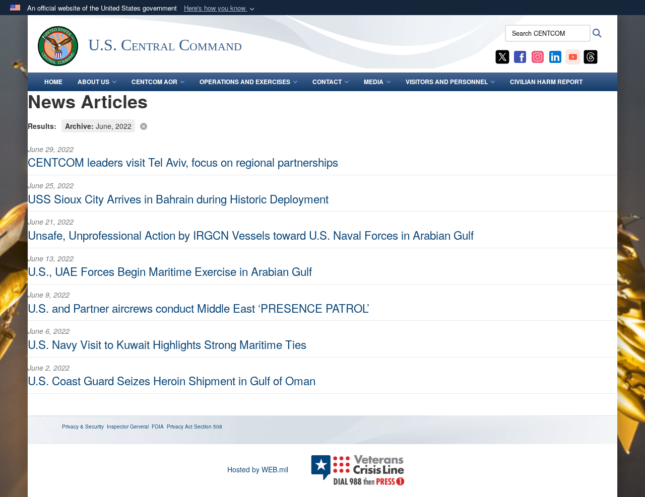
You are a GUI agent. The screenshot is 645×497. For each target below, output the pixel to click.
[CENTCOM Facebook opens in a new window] (520, 56)
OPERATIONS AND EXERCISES (245, 81)
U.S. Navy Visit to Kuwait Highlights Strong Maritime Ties (167, 344)
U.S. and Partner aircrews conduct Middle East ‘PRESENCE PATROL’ (198, 308)
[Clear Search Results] (322, 125)
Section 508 (208, 426)
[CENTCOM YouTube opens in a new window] (573, 56)
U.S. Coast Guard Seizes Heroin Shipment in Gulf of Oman (171, 380)
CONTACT (327, 81)
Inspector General (128, 426)
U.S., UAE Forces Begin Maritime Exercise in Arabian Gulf (170, 271)
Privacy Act (179, 426)
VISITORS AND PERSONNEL (447, 81)
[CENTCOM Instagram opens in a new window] (538, 56)
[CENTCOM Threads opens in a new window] (591, 56)
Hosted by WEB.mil (257, 469)
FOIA (158, 426)
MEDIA (373, 81)
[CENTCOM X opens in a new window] (502, 56)
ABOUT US (93, 81)
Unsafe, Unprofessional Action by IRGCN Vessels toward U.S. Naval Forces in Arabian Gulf (251, 235)
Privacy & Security (83, 426)
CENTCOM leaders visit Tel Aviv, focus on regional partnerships (183, 162)
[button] (220, 8)
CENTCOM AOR (154, 81)
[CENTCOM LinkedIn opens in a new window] (555, 56)
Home (53, 81)
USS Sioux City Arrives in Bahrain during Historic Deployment (178, 198)
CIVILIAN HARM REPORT (546, 81)
